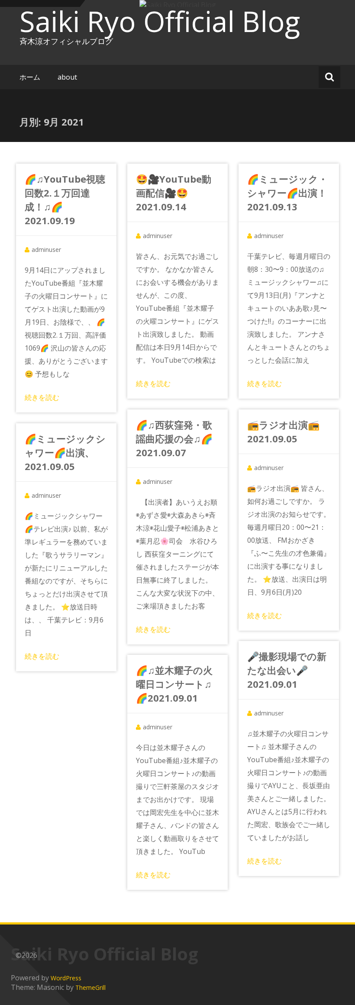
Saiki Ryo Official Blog (159, 21)
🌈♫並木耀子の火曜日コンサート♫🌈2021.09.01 (174, 684)
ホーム (29, 77)
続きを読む (42, 397)
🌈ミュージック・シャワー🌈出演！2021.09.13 (287, 192)
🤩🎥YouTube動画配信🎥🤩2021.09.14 (173, 192)
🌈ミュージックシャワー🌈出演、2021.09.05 (65, 452)
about (67, 77)
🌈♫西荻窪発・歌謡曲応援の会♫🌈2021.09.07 (174, 438)
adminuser (46, 249)
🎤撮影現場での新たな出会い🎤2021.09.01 (286, 670)
